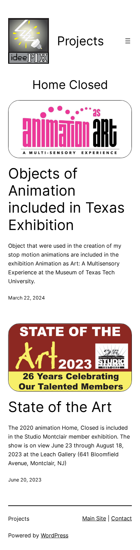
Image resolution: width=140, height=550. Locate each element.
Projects (80, 40)
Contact (121, 518)
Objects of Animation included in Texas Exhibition (66, 199)
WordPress (54, 535)
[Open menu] (128, 41)
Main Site (94, 518)
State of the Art (60, 406)
